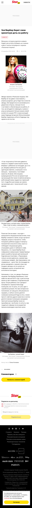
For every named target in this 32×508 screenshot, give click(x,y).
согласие (8, 404)
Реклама (23, 432)
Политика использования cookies (16, 439)
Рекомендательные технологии (16, 441)
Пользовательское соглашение (16, 437)
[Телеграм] (12, 428)
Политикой (7, 406)
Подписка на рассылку (9, 401)
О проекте (9, 432)
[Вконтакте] (16, 428)
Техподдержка (16, 444)
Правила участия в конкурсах (16, 434)
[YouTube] (23, 428)
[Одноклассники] (19, 428)
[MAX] (9, 428)
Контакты (16, 432)
